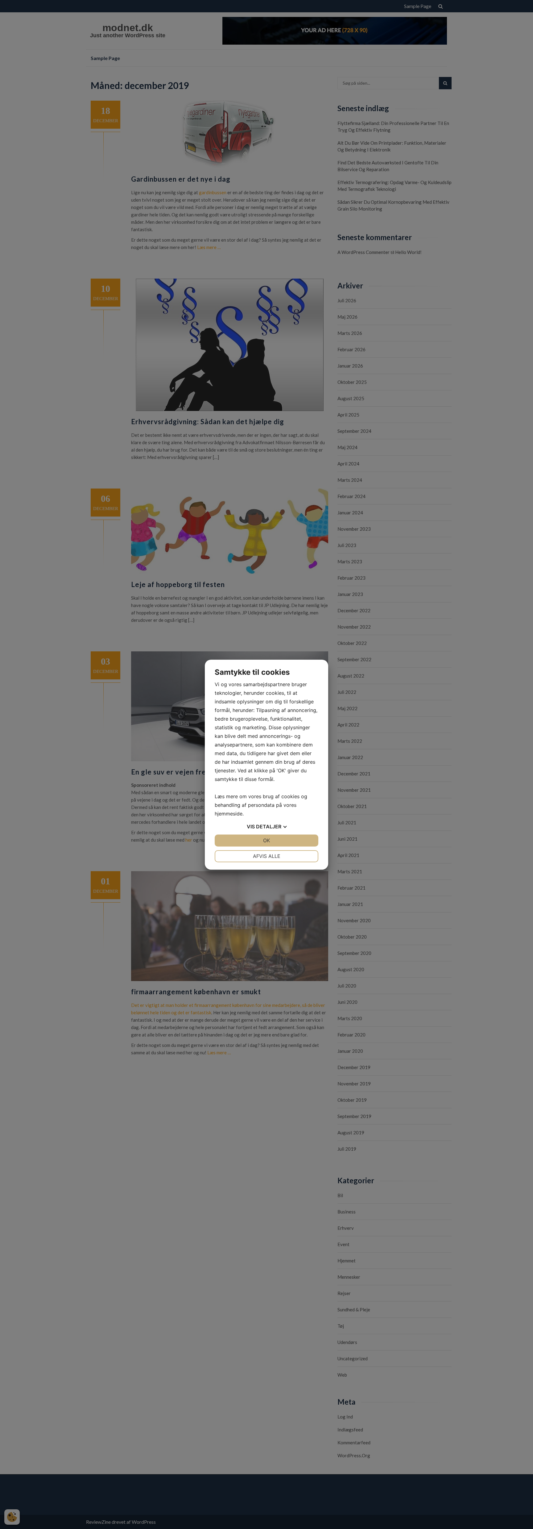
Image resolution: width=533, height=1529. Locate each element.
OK (266, 840)
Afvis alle (266, 856)
